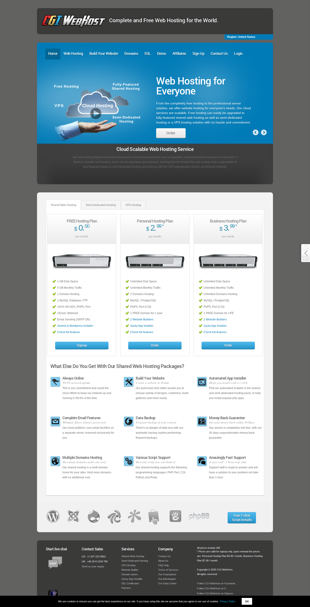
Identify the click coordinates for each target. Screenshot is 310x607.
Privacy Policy (227, 601)
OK (247, 601)
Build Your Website (103, 53)
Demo (161, 53)
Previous (255, 132)
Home (52, 53)
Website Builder (129, 569)
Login (238, 53)
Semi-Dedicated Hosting (101, 205)
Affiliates (179, 53)
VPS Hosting (133, 205)
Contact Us (219, 53)
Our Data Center (167, 583)
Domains (131, 53)
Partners (126, 588)
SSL (147, 53)
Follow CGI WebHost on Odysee (215, 593)
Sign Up (198, 53)
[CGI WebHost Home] (74, 26)
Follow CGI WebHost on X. (211, 588)
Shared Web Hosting (63, 205)
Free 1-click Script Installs (242, 517)
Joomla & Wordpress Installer (75, 325)
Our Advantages (167, 579)
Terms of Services (168, 569)
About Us (163, 560)
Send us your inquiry (93, 566)
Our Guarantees (167, 574)
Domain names (129, 574)
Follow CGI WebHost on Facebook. (216, 583)
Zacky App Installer (141, 325)
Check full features (68, 332)
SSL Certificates (130, 583)
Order (170, 133)
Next (264, 132)
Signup (82, 345)
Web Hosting (73, 53)
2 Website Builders (141, 319)
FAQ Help (163, 565)
